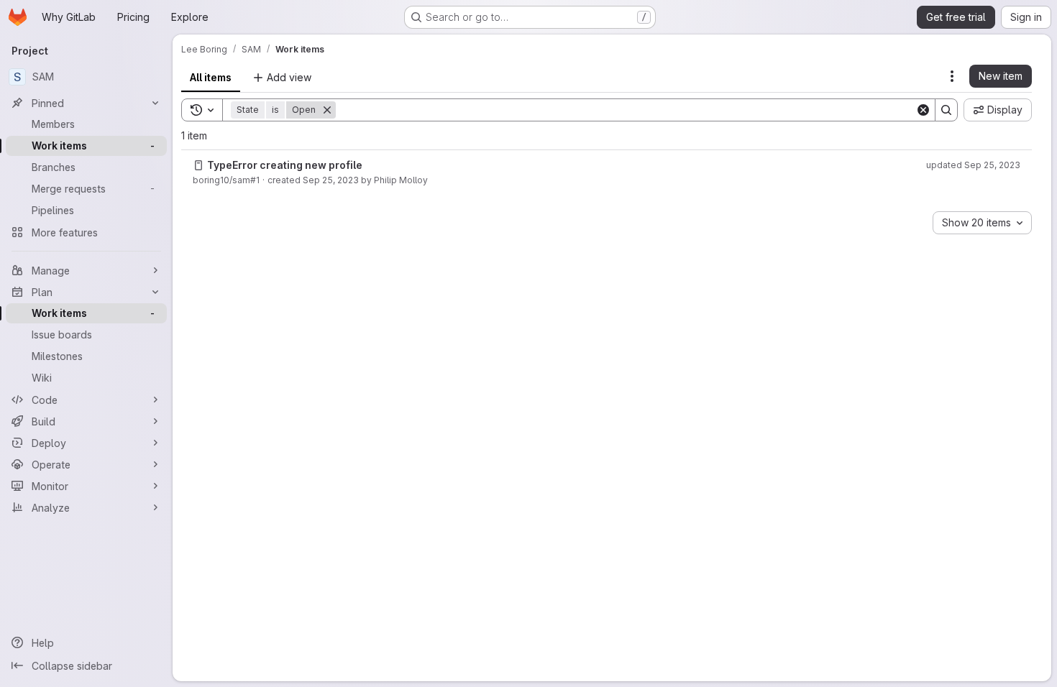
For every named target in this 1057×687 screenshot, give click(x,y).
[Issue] (198, 165)
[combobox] (982, 222)
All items (211, 77)
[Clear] (923, 110)
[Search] (946, 109)
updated (973, 165)
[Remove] (327, 110)
